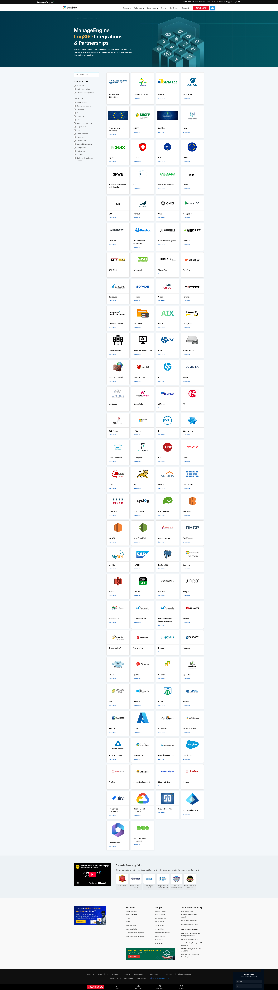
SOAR (128, 922)
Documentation (160, 918)
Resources (151, 8)
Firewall (80, 120)
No (241, 986)
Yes (241, 981)
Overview (127, 8)
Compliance (81, 147)
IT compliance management (135, 932)
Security (127, 974)
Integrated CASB (131, 929)
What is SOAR (159, 929)
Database (80, 109)
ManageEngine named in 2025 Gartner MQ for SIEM (137, 870)
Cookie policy (168, 974)
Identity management (84, 123)
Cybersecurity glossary (162, 932)
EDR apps (80, 116)
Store (209, 2)
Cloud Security (160, 936)
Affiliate (222, 2)
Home (77, 18)
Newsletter (114, 978)
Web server (81, 151)
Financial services (187, 911)
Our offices (141, 978)
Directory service (83, 113)
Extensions (80, 86)
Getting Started (160, 911)
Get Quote (174, 8)
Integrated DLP (131, 925)
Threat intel (81, 137)
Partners (215, 2)
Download (201, 8)
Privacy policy (153, 974)
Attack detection (131, 915)
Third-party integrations (85, 92)
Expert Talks (159, 940)
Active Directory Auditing (189, 939)
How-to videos (160, 915)
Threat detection (131, 911)
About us (90, 974)
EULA (100, 974)
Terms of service (113, 974)
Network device (82, 134)
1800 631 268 (190, 2)
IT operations (81, 127)
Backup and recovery (84, 106)
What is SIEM (159, 922)
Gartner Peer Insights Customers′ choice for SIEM (180, 870)
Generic (80, 154)
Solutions (138, 8)
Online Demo (159, 943)
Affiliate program (184, 974)
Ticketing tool (82, 141)
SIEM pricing (159, 925)
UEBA (128, 918)
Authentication (82, 102)
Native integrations (83, 89)
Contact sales (128, 978)
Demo (163, 8)
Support (185, 8)
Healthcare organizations (189, 924)
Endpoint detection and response (85, 159)
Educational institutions (189, 920)
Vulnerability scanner (84, 144)
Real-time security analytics (135, 936)
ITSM (78, 130)
